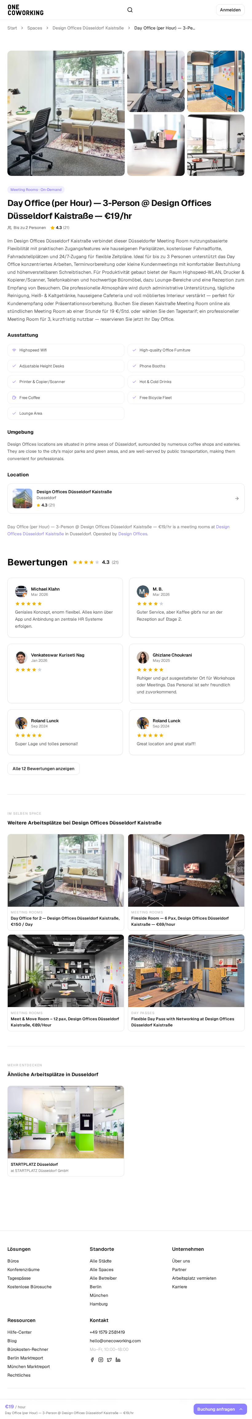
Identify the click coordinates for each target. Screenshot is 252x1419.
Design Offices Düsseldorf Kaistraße (88, 28)
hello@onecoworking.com (115, 1340)
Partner (179, 1269)
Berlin (95, 1286)
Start (12, 28)
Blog (12, 1340)
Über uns (181, 1261)
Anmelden (230, 10)
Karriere (179, 1286)
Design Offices (132, 534)
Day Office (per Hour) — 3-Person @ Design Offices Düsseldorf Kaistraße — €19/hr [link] (165, 28)
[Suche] (130, 9)
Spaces (34, 28)
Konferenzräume (23, 1269)
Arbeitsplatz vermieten (194, 1278)
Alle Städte (101, 1261)
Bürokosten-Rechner (27, 1349)
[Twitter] (109, 1359)
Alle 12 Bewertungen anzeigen (43, 768)
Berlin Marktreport (25, 1358)
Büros (13, 1261)
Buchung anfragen (216, 1409)
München (99, 1295)
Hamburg (99, 1304)
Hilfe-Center (19, 1332)
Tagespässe (19, 1278)
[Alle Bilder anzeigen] (66, 113)
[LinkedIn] (118, 1359)
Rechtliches (18, 1375)
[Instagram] (100, 1359)
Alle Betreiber (103, 1278)
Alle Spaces (101, 1269)
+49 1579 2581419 (107, 1332)
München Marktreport (28, 1366)
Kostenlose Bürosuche (29, 1286)
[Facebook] (92, 1359)
